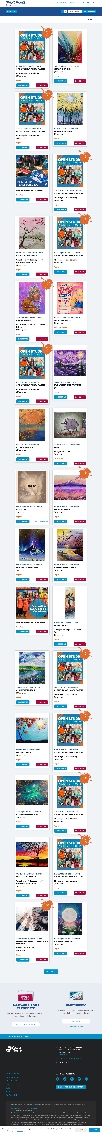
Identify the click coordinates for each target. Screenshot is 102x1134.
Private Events (12, 1077)
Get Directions (63, 1055)
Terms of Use (15, 1108)
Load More (51, 972)
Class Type (11, 11)
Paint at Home (11, 1095)
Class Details (23, 85)
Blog (8, 1091)
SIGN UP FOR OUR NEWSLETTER (70, 1087)
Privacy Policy (25, 1108)
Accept (94, 1130)
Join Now (76, 1021)
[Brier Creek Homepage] (16, 2)
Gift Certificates (13, 1081)
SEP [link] (90, 19)
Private (89, 11)
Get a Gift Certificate (25, 1024)
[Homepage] (28, 1049)
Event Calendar (12, 1074)
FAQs (8, 1084)
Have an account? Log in (76, 1026)
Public (75, 11)
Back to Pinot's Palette (66, 2)
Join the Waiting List (41, 521)
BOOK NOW (41, 85)
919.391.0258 (63, 1062)
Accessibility (34, 1108)
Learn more (20, 1131)
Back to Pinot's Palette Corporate (19, 1037)
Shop (8, 1088)
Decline (81, 1130)
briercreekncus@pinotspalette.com (70, 1058)
